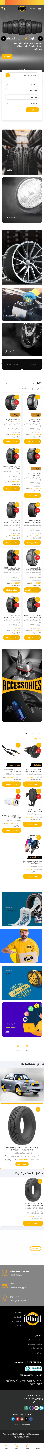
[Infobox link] (22, 1273)
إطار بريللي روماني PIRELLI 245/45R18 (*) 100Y (12, 617)
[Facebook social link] (31, 1419)
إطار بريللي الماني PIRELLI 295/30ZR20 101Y (32, 616)
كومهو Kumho (35, 577)
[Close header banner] (3, 2)
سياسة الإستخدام (35, 1339)
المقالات (17, 1317)
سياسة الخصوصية (35, 1344)
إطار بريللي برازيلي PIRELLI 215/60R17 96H (12, 568)
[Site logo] (22, 8)
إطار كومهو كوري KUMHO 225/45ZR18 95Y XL (33, 569)
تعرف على (38, 1335)
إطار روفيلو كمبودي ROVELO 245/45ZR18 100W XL (33, 522)
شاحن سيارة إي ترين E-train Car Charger (11, 816)
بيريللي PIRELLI (35, 428)
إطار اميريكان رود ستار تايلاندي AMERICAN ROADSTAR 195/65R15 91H (22, 1148)
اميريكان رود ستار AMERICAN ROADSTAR (22, 1156)
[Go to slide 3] (19, 69)
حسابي (18, 1325)
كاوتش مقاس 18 (32, 526)
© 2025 (23, 1437)
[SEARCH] (8, 75)
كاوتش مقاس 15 (18, 1153)
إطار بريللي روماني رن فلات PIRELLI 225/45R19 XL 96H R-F (32, 421)
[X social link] (26, 1419)
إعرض (32, 109)
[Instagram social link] (22, 1419)
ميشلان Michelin (14, 428)
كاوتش (38, 423)
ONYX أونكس (12, 364)
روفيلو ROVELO (35, 530)
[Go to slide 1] (24, 69)
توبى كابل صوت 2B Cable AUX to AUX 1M (12, 770)
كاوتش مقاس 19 (32, 424)
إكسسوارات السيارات (34, 773)
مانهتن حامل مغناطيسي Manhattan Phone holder (33, 770)
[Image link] (32, 1318)
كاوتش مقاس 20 (12, 424)
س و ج (39, 1352)
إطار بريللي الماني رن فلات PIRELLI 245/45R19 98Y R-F (33, 475)
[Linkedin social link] (13, 1419)
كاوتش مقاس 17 (12, 573)
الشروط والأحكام (35, 1348)
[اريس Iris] (32, 364)
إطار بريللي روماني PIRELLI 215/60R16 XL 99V (12, 522)
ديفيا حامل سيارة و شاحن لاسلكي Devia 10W (33, 810)
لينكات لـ (18, 1312)
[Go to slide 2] (22, 69)
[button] (40, 38)
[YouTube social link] (17, 1419)
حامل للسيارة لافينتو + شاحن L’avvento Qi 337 (32, 862)
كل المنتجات (16, 1321)
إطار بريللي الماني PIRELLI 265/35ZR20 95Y (11, 467)
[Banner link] (22, 152)
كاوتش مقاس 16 (12, 526)
